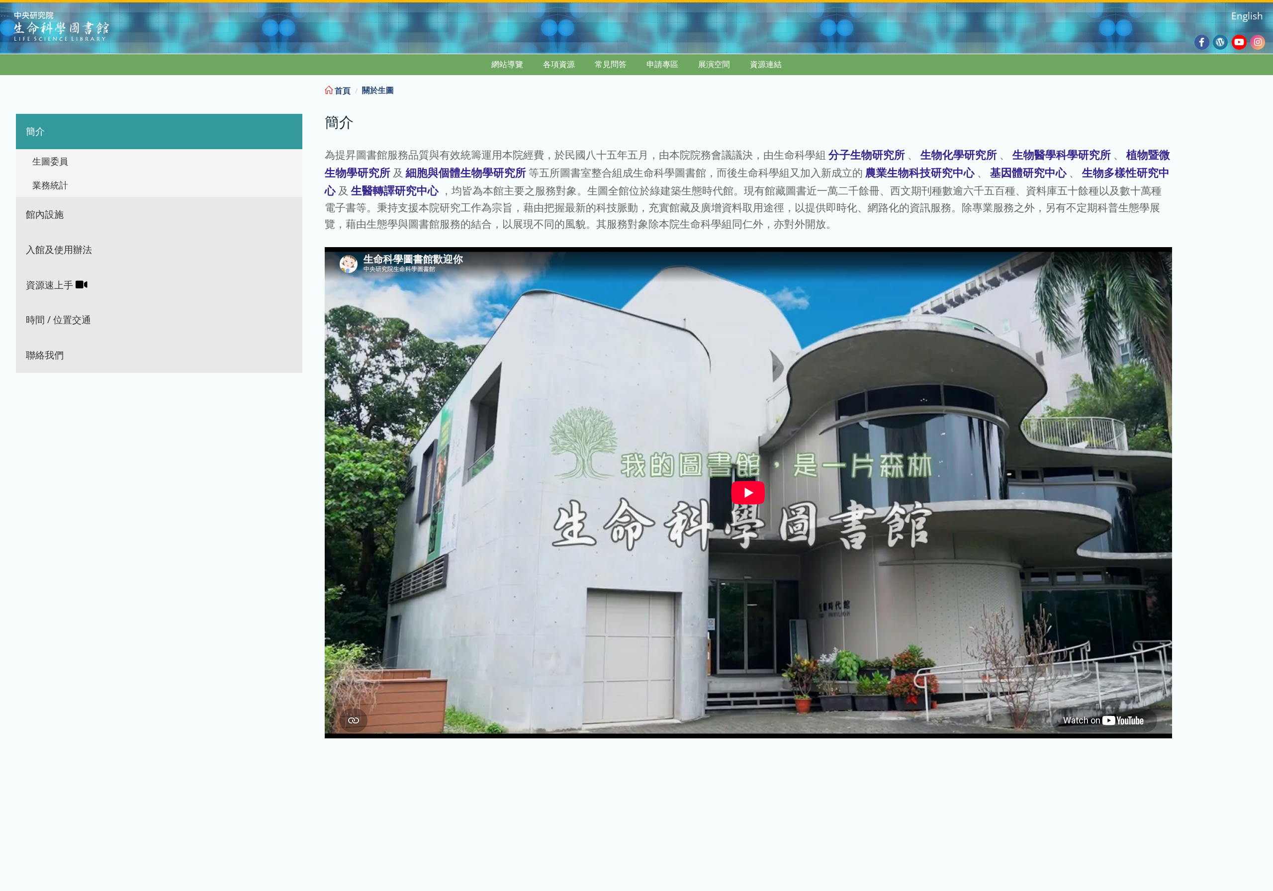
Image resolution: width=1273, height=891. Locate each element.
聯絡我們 (45, 354)
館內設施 (45, 214)
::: (1264, 89)
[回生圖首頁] (74, 27)
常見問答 (611, 64)
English (1247, 15)
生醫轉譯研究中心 (395, 190)
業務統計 (50, 185)
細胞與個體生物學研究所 (466, 172)
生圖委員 (50, 161)
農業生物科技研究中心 (920, 172)
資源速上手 (51, 284)
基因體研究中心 (1028, 172)
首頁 (342, 90)
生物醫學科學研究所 (1061, 154)
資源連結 (766, 64)
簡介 (35, 131)
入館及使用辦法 (59, 249)
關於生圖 (378, 90)
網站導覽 (507, 64)
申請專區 (662, 64)
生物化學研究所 (958, 154)
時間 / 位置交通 (58, 319)
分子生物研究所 (866, 154)
